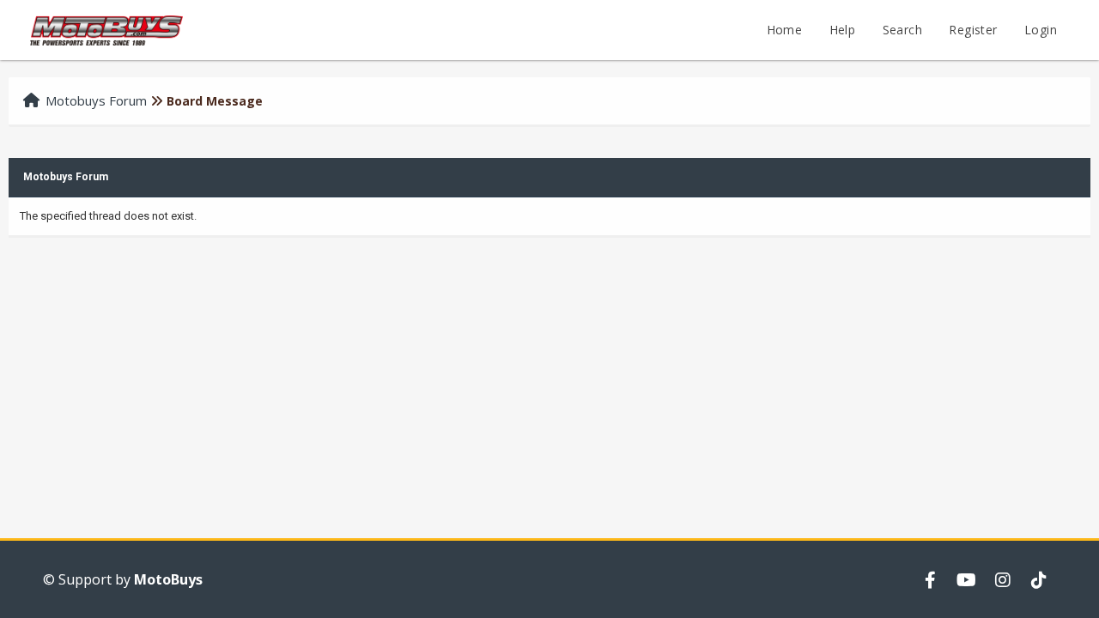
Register (973, 29)
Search (902, 29)
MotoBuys (168, 579)
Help (842, 29)
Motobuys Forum (96, 100)
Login (1040, 29)
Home (785, 29)
